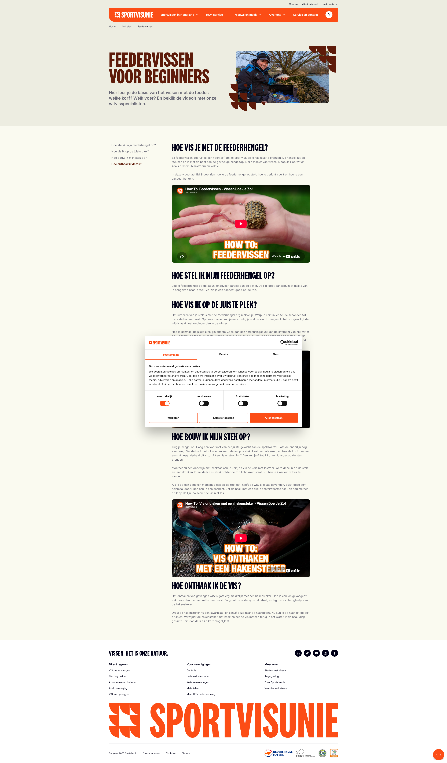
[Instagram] (325, 653)
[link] (145, 670)
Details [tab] (223, 354)
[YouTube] (316, 653)
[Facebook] (334, 653)
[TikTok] (307, 653)
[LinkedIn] (298, 653)
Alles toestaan (273, 417)
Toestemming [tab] (171, 354)
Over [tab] (276, 354)
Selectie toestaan (223, 417)
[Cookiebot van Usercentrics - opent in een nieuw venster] (283, 342)
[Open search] (328, 14)
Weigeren (173, 417)
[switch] (204, 403)
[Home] (134, 15)
